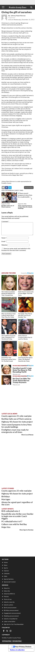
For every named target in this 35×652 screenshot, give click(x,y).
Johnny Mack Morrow (18, 15)
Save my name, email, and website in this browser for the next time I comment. (15, 249)
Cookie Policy (17, 641)
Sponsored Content (10, 582)
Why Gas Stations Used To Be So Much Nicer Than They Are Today (8, 315)
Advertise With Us (9, 594)
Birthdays (5, 496)
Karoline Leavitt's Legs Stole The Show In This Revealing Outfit (22, 371)
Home (6, 562)
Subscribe (7, 591)
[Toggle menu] (3, 7)
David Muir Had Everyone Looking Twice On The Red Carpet (8, 359)
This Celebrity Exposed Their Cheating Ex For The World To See (8, 337)
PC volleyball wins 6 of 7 (11, 521)
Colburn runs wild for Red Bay (14, 524)
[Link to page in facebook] (6, 187)
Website (4, 245)
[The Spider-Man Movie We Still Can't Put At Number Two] (26, 304)
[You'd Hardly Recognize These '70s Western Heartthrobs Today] (26, 348)
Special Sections (9, 579)
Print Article (29, 187)
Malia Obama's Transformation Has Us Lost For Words (25, 337)
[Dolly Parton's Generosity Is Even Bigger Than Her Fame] (26, 282)
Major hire (5, 527)
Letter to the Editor (9, 621)
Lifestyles (7, 573)
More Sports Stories (26, 530)
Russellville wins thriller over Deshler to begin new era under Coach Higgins (17, 516)
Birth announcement (10, 607)
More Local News (27, 435)
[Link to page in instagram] (10, 630)
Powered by (24, 273)
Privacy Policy (7, 641)
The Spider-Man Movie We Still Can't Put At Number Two (25, 315)
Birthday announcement (11, 610)
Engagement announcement (12, 613)
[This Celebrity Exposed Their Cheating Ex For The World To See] (9, 326)
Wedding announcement (11, 616)
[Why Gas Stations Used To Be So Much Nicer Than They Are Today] (9, 304)
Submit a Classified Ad (10, 619)
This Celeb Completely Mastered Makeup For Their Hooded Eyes (8, 293)
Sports (6, 568)
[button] (31, 7)
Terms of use (7, 599)
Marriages (5, 499)
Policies (6, 596)
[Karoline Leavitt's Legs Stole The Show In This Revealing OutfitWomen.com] (6, 369)
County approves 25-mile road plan (16, 416)
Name (3, 238)
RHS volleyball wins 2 (10, 511)
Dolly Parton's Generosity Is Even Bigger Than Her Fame (26, 293)
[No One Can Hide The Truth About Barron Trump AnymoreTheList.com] (6, 380)
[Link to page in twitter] (10, 187)
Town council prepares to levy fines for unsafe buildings (25, 207)
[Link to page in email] (3, 187)
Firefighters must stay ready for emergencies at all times (15, 431)
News (5, 565)
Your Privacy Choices (23, 647)
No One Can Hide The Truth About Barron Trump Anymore (21, 382)
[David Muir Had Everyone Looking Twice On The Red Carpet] (9, 348)
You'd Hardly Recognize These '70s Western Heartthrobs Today (25, 359)
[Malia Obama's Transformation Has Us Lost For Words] (26, 326)
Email (3, 241)
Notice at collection (17, 650)
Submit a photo (8, 605)
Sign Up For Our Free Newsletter (14, 624)
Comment (5, 221)
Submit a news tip (9, 602)
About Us (7, 588)
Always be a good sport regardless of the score (17, 503)
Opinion (6, 571)
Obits (5, 576)
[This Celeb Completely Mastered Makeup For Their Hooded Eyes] (9, 282)
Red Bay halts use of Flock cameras (7, 206)
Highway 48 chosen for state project (17, 422)
